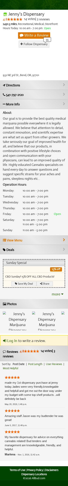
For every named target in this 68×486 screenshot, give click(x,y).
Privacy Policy (35, 470)
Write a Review (36, 35)
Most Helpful (10, 368)
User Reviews (54, 364)
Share (45, 283)
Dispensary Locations (34, 474)
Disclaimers (51, 470)
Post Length (35, 364)
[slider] (14, 19)
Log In (11, 340)
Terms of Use (17, 470)
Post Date (19, 364)
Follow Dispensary (35, 44)
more (56, 294)
